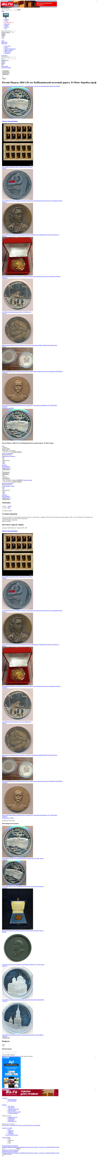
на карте (20, 480)
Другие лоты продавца (9, 121)
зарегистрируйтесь (14, 1056)
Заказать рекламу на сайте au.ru (10, 1088)
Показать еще (6, 1037)
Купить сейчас (6, 449)
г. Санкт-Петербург (7, 86)
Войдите (4, 1056)
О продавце (5, 486)
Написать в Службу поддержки (10, 1150)
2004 (9, 507)
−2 (10, 468)
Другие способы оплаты (11, 1135)
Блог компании (12, 1100)
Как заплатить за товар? (14, 1111)
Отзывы (4, 468)
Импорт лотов (12, 1110)
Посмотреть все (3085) (8, 408)
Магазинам (11, 1120)
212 (9, 466)
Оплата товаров (6, 1137)
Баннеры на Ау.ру (13, 1117)
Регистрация (4, 66)
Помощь (4, 1104)
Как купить (11, 1106)
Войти (3, 63)
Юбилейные (46, 86)
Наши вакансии (12, 1099)
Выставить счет (12, 1121)
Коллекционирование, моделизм (21, 86)
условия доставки (27, 480)
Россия (9, 506)
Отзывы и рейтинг (13, 1113)
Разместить (4, 42)
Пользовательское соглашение (10, 1145)
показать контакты (17, 452)
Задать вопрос (6, 469)
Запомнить (6, 60)
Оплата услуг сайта (7, 1128)
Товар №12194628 (55, 86)
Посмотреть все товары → (9, 456)
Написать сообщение (7, 453)
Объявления (11, 1118)
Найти (3, 34)
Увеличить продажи (13, 1109)
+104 (7, 468)
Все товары (11, 486)
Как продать (11, 1107)
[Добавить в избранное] (2, 471)
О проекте (5, 1098)
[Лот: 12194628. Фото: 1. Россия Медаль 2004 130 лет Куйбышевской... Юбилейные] (17, 118)
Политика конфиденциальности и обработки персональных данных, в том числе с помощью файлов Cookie (30, 1147)
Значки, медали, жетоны (36, 86)
